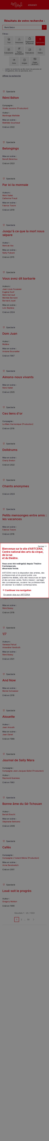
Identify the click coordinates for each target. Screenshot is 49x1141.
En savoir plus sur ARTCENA (16, 594)
